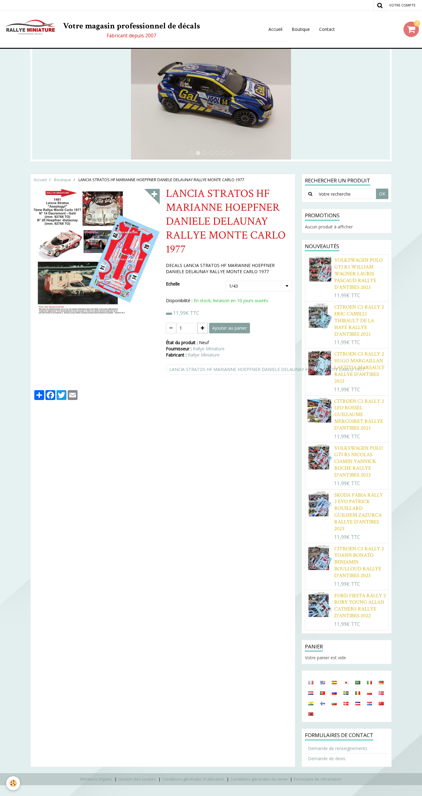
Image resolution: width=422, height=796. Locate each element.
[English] (322, 682)
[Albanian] (311, 713)
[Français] (311, 682)
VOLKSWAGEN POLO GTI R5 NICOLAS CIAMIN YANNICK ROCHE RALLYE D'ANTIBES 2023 (358, 461)
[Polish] (369, 692)
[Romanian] (358, 692)
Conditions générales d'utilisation (193, 779)
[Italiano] (369, 682)
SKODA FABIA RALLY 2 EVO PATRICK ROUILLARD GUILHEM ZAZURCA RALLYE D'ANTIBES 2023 (358, 512)
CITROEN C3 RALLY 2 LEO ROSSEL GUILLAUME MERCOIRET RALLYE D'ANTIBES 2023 (359, 414)
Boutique (301, 29)
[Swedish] (346, 692)
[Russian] (334, 692)
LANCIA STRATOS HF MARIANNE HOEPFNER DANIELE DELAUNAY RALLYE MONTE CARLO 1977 (267, 369)
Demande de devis (326, 758)
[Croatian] (369, 703)
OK (382, 194)
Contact (327, 29)
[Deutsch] (381, 682)
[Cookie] (13, 783)
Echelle (173, 284)
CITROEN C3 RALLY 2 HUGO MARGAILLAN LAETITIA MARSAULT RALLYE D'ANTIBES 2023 (359, 368)
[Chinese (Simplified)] (381, 703)
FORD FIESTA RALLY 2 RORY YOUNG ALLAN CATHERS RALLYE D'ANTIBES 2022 (360, 605)
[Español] (334, 682)
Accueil (275, 29)
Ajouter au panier (229, 328)
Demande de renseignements (337, 748)
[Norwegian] (381, 692)
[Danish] (346, 703)
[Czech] (358, 703)
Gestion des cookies (137, 779)
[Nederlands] (311, 692)
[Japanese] (346, 682)
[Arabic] (358, 682)
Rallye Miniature (209, 349)
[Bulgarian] (334, 703)
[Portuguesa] (322, 692)
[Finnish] (322, 703)
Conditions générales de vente (259, 779)
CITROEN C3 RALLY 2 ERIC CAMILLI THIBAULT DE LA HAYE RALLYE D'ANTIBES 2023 (359, 321)
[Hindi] (311, 703)
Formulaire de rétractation (318, 779)
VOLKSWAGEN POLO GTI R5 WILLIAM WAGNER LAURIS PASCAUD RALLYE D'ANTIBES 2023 (358, 274)
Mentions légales (96, 779)
